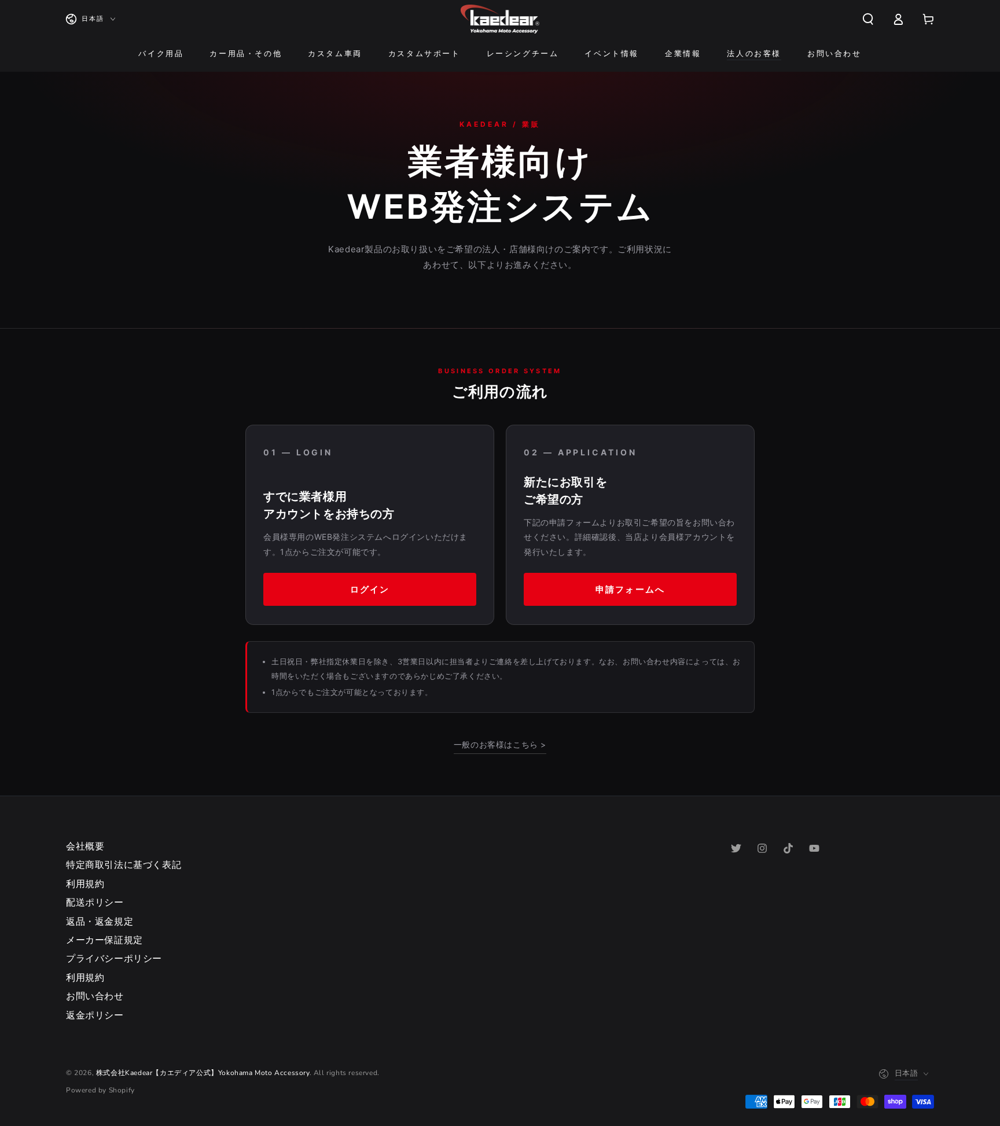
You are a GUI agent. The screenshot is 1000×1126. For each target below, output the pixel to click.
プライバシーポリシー (114, 958)
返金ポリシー (95, 1015)
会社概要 (85, 846)
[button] (868, 19)
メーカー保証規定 (104, 940)
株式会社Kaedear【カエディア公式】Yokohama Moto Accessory (203, 1072)
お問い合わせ (95, 996)
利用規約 (85, 884)
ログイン (369, 589)
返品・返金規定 (99, 921)
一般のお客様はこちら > (500, 744)
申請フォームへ (630, 589)
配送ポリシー (95, 902)
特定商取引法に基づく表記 (123, 865)
